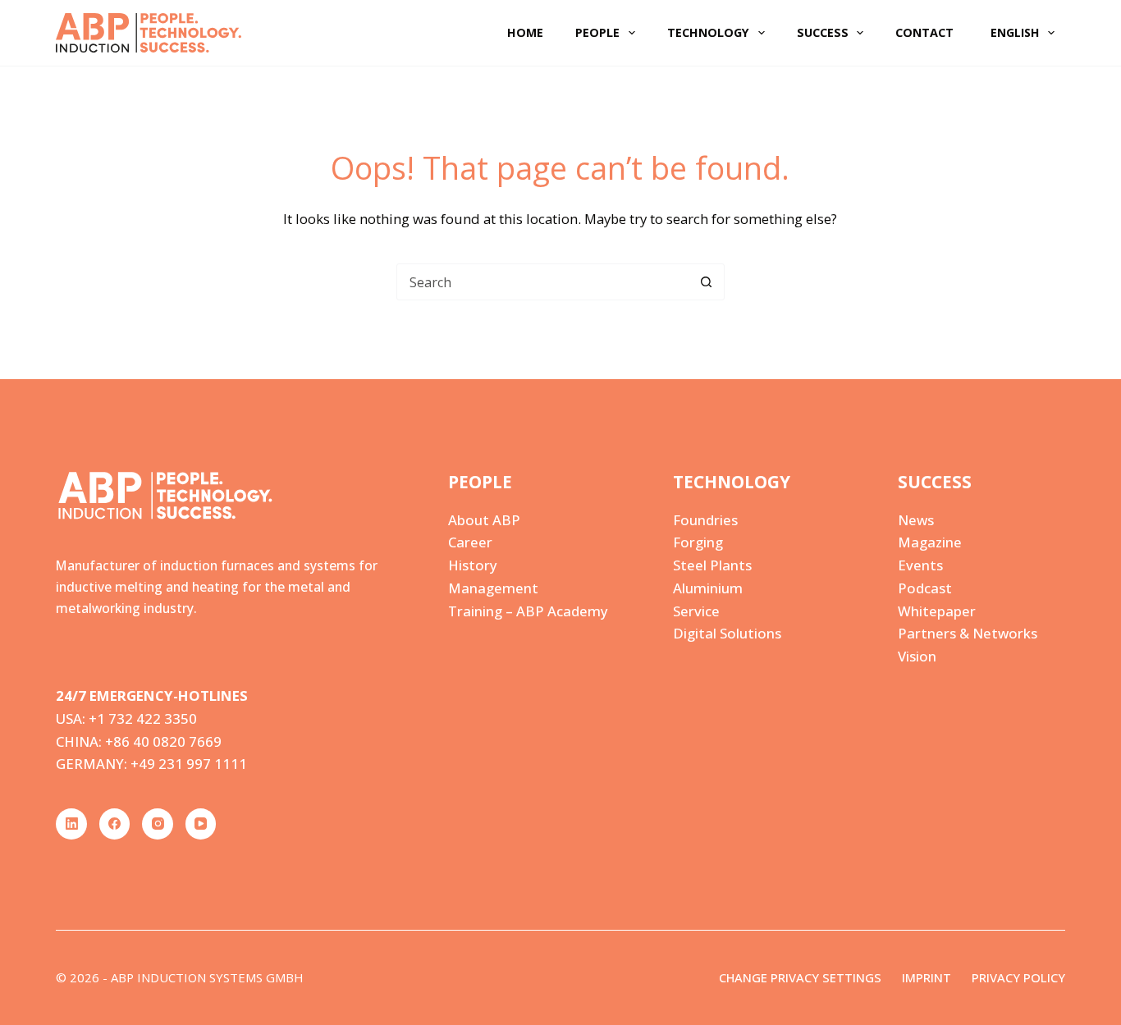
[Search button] (706, 282)
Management (493, 588)
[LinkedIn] (71, 824)
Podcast (925, 588)
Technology (708, 32)
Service (696, 611)
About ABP (484, 519)
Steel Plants (712, 565)
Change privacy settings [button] (800, 978)
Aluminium (708, 588)
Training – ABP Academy (528, 611)
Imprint (926, 978)
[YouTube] (201, 824)
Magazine (930, 542)
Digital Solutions (727, 633)
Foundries (705, 519)
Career (470, 542)
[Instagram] (157, 824)
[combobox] (543, 281)
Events (920, 565)
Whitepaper (937, 611)
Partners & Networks (967, 633)
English (1015, 32)
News (916, 519)
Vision (917, 656)
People (597, 32)
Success (823, 32)
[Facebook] (114, 824)
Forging (698, 542)
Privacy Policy (1018, 978)
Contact (924, 32)
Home (525, 32)
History (472, 565)
